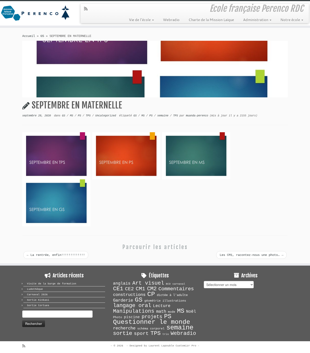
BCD (168, 284)
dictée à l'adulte (172, 295)
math (161, 311)
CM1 (140, 289)
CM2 (152, 289)
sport (141, 333)
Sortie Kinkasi (38, 300)
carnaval (178, 284)
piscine (132, 317)
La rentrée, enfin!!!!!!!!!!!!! (56, 255)
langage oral (132, 306)
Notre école (290, 19)
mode (171, 312)
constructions (129, 294)
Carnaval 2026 (37, 294)
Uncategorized (106, 115)
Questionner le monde (151, 322)
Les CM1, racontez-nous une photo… (251, 255)
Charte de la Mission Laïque (211, 19)
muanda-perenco (197, 115)
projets (152, 317)
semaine (163, 115)
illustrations (174, 301)
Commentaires (176, 289)
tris (165, 334)
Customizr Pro (186, 345)
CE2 (129, 289)
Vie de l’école (140, 19)
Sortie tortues (38, 305)
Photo (117, 317)
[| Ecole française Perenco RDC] (35, 12)
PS (80, 115)
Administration (256, 19)
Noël (191, 311)
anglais (121, 283)
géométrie (152, 301)
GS (42, 36)
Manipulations (133, 311)
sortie (122, 333)
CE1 (118, 289)
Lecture (161, 306)
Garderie (123, 300)
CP (151, 294)
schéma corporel (151, 328)
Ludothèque (35, 289)
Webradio (171, 19)
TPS (89, 115)
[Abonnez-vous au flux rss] (87, 9)
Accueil (28, 36)
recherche (124, 328)
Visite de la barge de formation (51, 283)
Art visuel (148, 283)
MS (72, 115)
